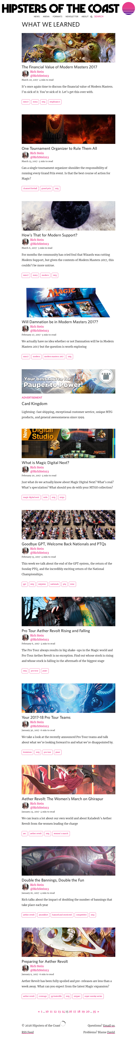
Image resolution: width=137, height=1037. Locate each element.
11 (51, 1011)
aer (24, 833)
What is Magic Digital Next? (45, 462)
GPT (24, 584)
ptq (64, 584)
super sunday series (93, 996)
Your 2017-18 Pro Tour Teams (46, 717)
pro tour (34, 671)
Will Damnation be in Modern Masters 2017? (60, 321)
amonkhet (43, 915)
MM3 (35, 102)
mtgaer (77, 996)
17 (74, 1011)
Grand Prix (46, 188)
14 (63, 1011)
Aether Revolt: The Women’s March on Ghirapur (62, 798)
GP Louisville (56, 996)
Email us (109, 1025)
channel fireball (30, 188)
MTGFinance (55, 102)
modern (45, 275)
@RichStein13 (39, 75)
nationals (54, 584)
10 (47, 1011)
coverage (43, 996)
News (37, 16)
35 (94, 1011)
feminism (27, 752)
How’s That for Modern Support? (50, 235)
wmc (72, 584)
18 (78, 1011)
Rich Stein (37, 71)
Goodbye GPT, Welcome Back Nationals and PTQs (64, 543)
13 (59, 1011)
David (111, 1032)
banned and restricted (62, 915)
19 (83, 1011)
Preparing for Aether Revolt (45, 961)
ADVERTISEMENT (32, 397)
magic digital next (31, 497)
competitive (81, 915)
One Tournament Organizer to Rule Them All (59, 148)
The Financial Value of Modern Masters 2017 (59, 66)
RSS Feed (28, 1032)
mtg (43, 102)
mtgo (62, 497)
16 (70, 1011)
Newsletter (72, 16)
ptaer (45, 671)
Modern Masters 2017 (54, 356)
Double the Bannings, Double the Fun (53, 880)
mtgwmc (42, 584)
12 (55, 1011)
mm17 (26, 102)
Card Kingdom (34, 403)
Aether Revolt (36, 833)
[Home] (68, 8)
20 (87, 1011)
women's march (61, 833)
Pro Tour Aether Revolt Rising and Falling (56, 630)
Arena (46, 16)
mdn (45, 497)
